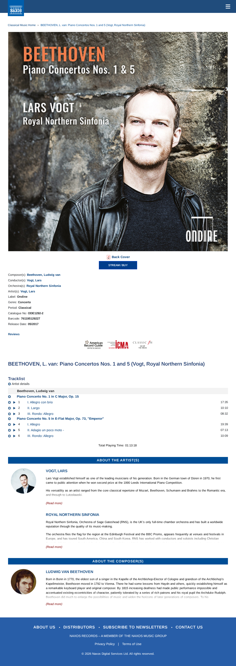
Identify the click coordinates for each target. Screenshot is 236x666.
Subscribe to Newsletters (136, 627)
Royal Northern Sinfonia (44, 286)
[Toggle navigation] (227, 6)
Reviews (14, 334)
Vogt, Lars (34, 280)
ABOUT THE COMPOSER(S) (118, 561)
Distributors (79, 627)
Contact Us (189, 627)
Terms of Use (132, 644)
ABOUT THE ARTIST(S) (118, 460)
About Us (45, 627)
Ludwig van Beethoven (69, 572)
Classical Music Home (22, 25)
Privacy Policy (105, 644)
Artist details (21, 384)
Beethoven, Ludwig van (43, 274)
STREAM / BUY (118, 265)
